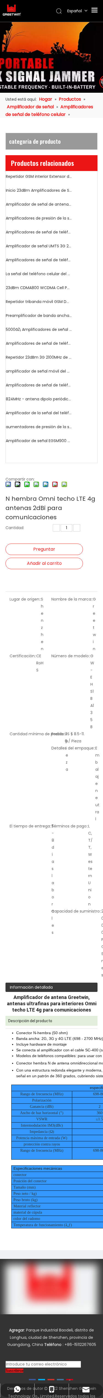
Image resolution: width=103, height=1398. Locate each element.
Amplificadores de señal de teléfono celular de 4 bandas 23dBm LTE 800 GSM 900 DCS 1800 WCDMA (39, 260)
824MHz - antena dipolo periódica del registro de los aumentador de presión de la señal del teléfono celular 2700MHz (39, 399)
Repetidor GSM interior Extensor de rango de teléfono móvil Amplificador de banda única (39, 176)
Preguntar (44, 549)
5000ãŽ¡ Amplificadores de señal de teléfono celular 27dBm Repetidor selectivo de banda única (39, 329)
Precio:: (58, 734)
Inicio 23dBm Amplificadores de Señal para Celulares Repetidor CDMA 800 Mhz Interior (39, 190)
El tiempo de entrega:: (31, 826)
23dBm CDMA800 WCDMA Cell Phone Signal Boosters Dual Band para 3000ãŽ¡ (39, 287)
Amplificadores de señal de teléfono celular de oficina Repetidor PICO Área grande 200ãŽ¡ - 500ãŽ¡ (39, 232)
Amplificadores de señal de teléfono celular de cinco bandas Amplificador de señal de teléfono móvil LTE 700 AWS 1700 (39, 385)
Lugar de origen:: (25, 599)
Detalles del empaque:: (73, 748)
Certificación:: (23, 656)
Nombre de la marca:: (72, 599)
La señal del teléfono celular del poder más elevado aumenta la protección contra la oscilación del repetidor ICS (39, 274)
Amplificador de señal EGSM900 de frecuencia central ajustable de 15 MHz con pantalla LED (39, 440)
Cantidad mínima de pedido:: (38, 734)
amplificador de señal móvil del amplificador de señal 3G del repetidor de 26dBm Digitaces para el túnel (39, 371)
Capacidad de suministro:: (76, 911)
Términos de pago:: (69, 826)
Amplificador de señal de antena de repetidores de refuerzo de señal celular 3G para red (39, 204)
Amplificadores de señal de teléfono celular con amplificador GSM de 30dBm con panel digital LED (39, 343)
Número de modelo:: (70, 656)
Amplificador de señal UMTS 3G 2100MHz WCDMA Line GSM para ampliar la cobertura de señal (39, 246)
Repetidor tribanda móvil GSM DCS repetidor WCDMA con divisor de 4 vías (39, 301)
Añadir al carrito (44, 563)
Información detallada (31, 987)
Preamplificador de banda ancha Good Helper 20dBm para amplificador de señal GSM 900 (39, 315)
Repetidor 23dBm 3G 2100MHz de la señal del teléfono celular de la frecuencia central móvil (39, 357)
